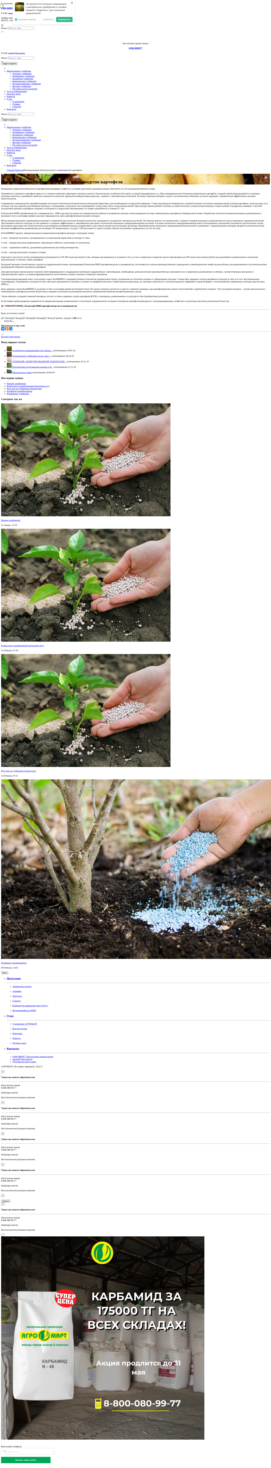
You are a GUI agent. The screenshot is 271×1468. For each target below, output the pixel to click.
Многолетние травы (22, 372)
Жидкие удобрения (21, 86)
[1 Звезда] (6, 318)
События (16, 106)
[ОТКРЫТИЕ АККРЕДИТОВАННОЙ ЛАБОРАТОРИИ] (9, 361)
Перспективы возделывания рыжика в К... (32, 367)
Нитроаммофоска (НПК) (24, 1010)
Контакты (11, 109)
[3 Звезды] (27, 318)
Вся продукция (19, 1029)
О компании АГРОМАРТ (24, 1024)
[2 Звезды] (16, 318)
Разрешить (64, 19)
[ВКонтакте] (3, 328)
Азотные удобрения (21, 73)
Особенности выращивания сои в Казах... (32, 350)
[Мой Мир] (10, 328)
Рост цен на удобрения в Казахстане (24, 388)
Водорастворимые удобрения (26, 84)
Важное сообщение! (16, 383)
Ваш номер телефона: (11, 1446)
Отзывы (16, 104)
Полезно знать (14, 94)
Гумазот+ (16, 1001)
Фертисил (17, 996)
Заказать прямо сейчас (25, 1460)
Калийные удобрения (22, 78)
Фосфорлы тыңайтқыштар (19, 391)
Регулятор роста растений (24, 89)
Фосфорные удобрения (23, 76)
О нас (9, 99)
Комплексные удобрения (24, 81)
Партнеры (17, 1033)
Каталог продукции (10, 336)
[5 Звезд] (48, 318)
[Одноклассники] (6, 328)
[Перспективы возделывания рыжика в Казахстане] (9, 367)
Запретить (48, 19)
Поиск (4, 28)
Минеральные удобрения (19, 71)
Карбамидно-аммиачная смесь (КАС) (30, 1005)
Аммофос (17, 991)
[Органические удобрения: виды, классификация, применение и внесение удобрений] (9, 356)
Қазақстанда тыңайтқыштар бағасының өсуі (28, 386)
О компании (18, 101)
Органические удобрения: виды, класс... (31, 356)
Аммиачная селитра (21, 986)
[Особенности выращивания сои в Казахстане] (9, 350)
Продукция (14, 978)
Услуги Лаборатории (17, 91)
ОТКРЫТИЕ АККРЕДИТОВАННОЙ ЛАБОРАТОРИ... (39, 361)
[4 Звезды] (38, 318)
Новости (11, 96)
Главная (10, 170)
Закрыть (5, 1201)
